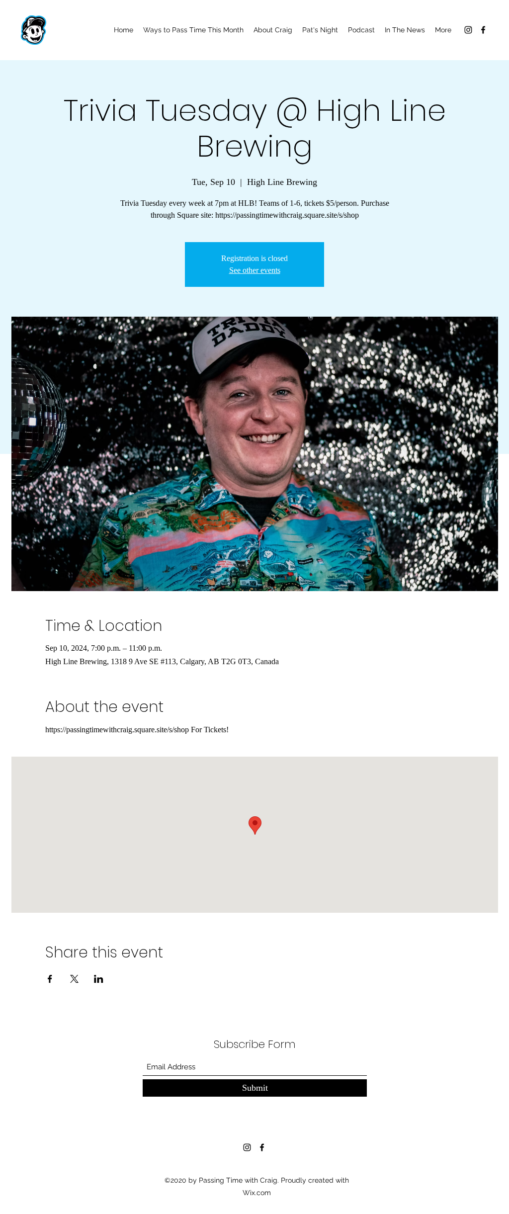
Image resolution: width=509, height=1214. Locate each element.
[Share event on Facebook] (50, 979)
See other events (254, 270)
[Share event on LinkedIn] (98, 979)
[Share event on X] (74, 979)
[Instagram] (468, 30)
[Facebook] (483, 30)
